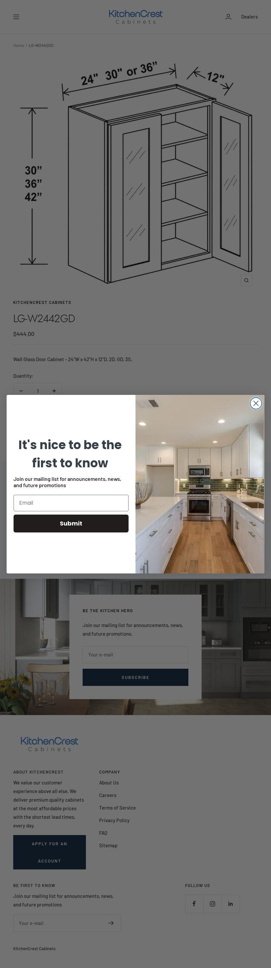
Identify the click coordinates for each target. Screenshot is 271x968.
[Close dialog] (256, 403)
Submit (71, 523)
